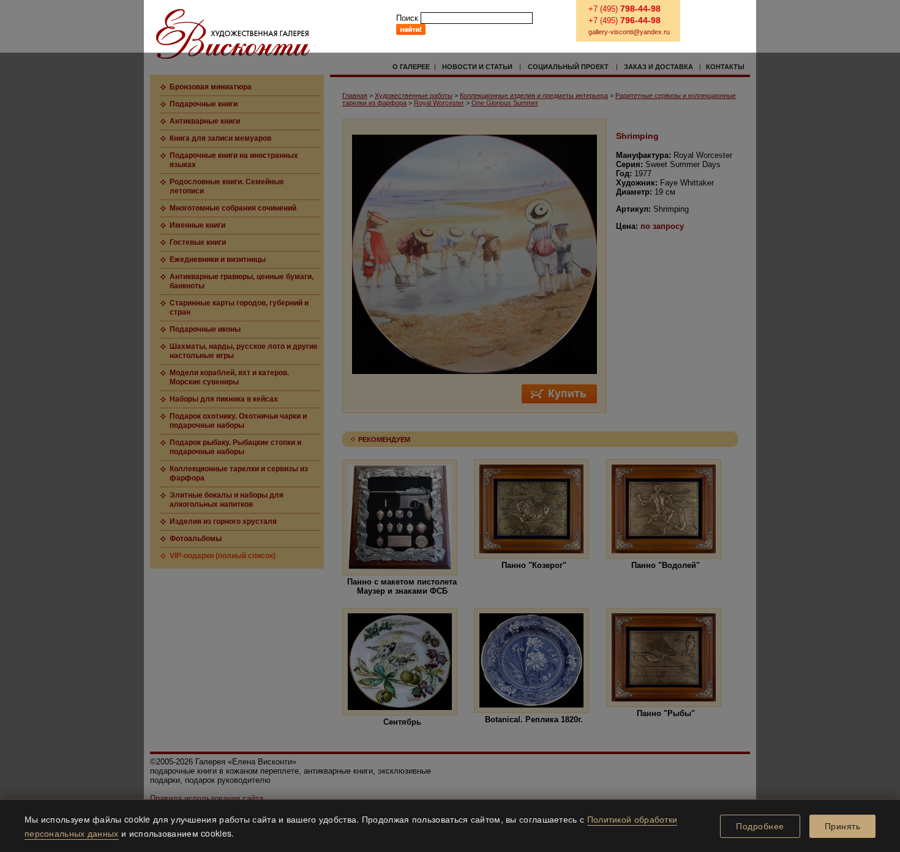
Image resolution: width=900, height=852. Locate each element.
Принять (843, 826)
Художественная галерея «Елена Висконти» (233, 34)
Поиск (407, 18)
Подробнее (760, 826)
